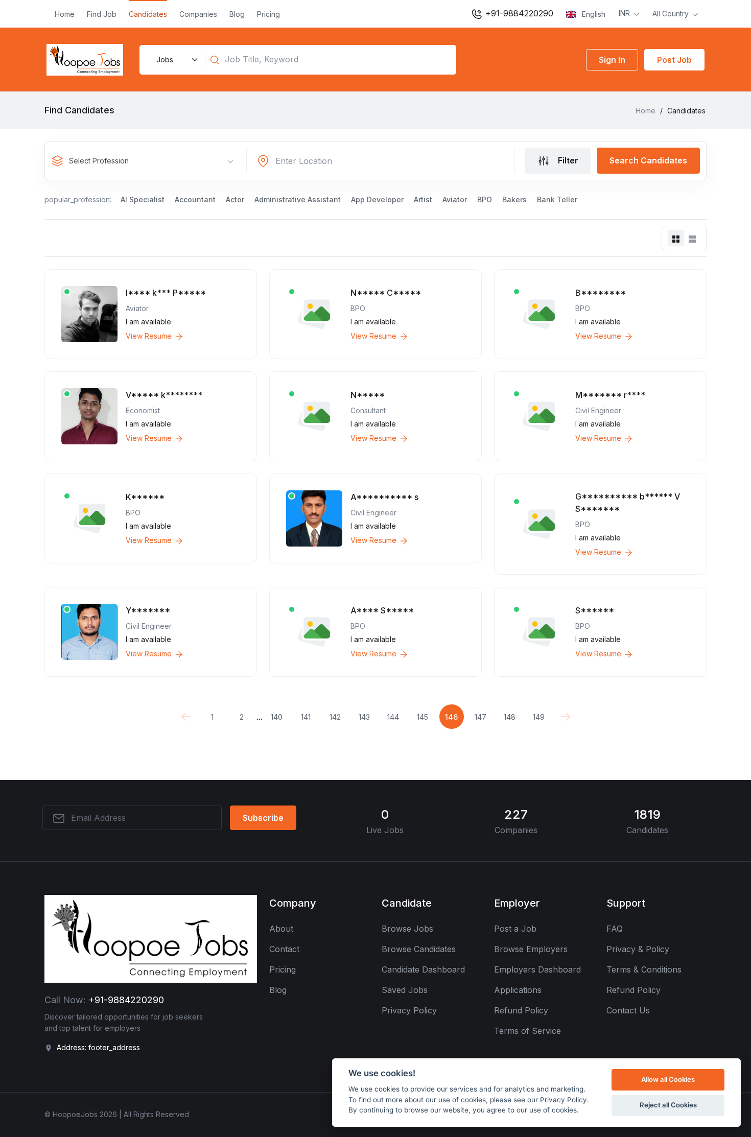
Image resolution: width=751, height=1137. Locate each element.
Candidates (148, 14)
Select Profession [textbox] (99, 160)
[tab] (676, 238)
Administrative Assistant (297, 199)
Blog (237, 14)
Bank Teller (557, 199)
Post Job (674, 60)
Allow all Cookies (668, 1079)
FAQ (614, 928)
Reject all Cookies (668, 1105)
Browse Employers (531, 949)
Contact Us (628, 1010)
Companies (198, 14)
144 (393, 717)
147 (480, 717)
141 (306, 717)
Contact (284, 949)
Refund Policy (521, 1010)
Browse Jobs (407, 928)
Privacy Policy (409, 1010)
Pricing (268, 14)
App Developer (377, 199)
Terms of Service (527, 1031)
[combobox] (146, 161)
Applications (518, 990)
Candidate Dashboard (423, 969)
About (281, 928)
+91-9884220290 (518, 13)
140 (277, 717)
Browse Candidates (419, 949)
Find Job (101, 14)
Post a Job (515, 928)
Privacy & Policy (637, 949)
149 (539, 717)
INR (625, 13)
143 (364, 717)
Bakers (514, 199)
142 (335, 717)
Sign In (612, 60)
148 (509, 717)
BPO (484, 199)
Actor (235, 199)
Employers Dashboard (537, 969)
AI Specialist (143, 199)
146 (451, 717)
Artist (423, 199)
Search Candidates (648, 160)
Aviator (454, 199)
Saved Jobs (405, 990)
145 (422, 717)
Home (65, 14)
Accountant (195, 199)
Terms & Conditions (644, 969)
